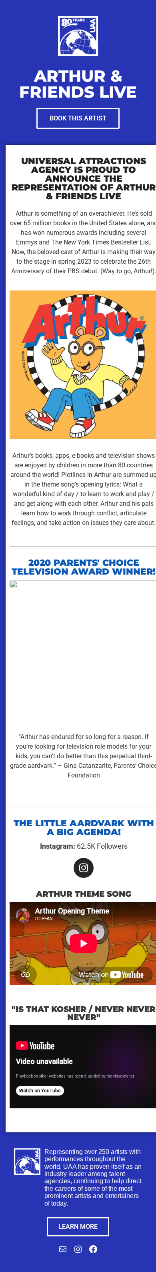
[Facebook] (93, 1251)
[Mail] (63, 1251)
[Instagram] (84, 868)
